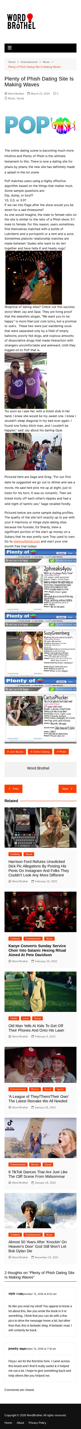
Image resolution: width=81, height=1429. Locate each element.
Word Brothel (16, 93)
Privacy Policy (37, 1422)
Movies (35, 1089)
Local (26, 1018)
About (20, 1422)
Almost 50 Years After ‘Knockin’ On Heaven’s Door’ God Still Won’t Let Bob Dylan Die (37, 1246)
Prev (16, 788)
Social (20, 98)
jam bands (16, 751)
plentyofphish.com (27, 541)
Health (13, 1018)
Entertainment (33, 938)
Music (11, 98)
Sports (60, 1089)
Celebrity (15, 854)
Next (65, 788)
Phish (62, 751)
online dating (41, 751)
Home (8, 1422)
